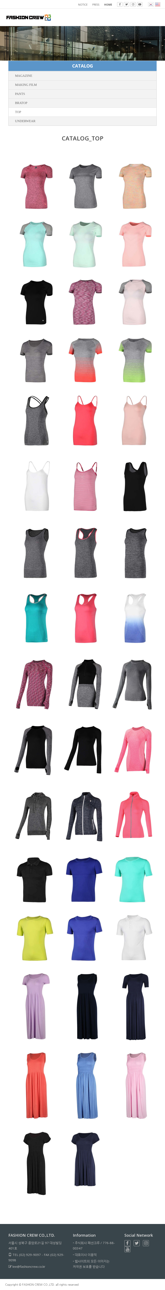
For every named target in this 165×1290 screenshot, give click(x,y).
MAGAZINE (23, 75)
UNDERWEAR (25, 121)
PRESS (95, 4)
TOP (18, 112)
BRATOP (21, 103)
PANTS (20, 94)
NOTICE (82, 4)
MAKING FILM (26, 85)
